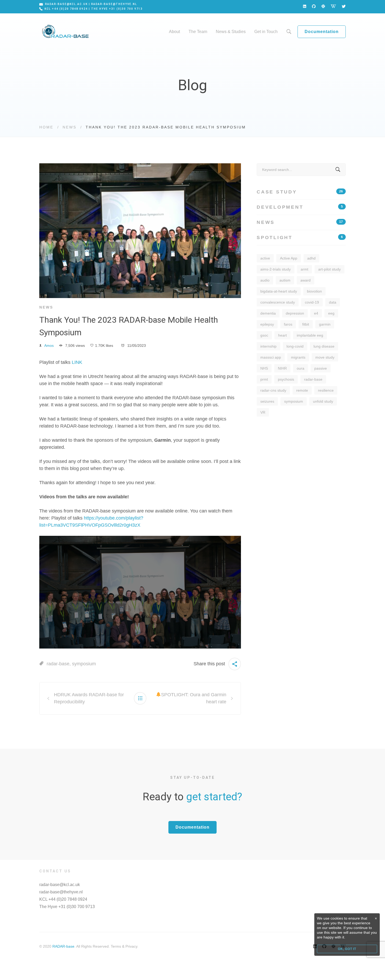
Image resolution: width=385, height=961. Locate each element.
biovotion (314, 291)
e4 (316, 313)
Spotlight (300, 237)
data (332, 302)
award (305, 280)
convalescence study (277, 302)
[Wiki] (333, 6)
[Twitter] (343, 6)
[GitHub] (313, 6)
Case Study (300, 192)
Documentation (322, 31)
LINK (77, 362)
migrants (298, 357)
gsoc (264, 335)
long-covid (295, 346)
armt (304, 269)
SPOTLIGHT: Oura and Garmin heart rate (193, 698)
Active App (288, 258)
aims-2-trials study (275, 269)
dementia (268, 313)
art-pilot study (329, 269)
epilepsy (267, 324)
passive (320, 368)
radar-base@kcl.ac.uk (59, 884)
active (265, 258)
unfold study (323, 401)
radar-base (58, 663)
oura (300, 368)
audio (265, 280)
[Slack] (323, 6)
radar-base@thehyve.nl (61, 892)
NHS (264, 368)
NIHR (282, 368)
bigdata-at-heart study (278, 291)
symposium (84, 663)
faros (288, 324)
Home (46, 127)
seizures (267, 401)
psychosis (286, 379)
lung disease (324, 346)
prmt (264, 379)
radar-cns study (273, 390)
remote (302, 390)
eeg (331, 313)
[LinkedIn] (304, 6)
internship (268, 346)
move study (324, 357)
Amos (49, 345)
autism (284, 280)
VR (262, 412)
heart (282, 335)
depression (295, 313)
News (69, 127)
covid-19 (312, 302)
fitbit (305, 324)
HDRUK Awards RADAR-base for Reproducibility (89, 698)
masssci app (270, 357)
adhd (311, 258)
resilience (326, 390)
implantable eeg (310, 335)
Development (300, 207)
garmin (325, 324)
